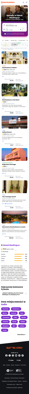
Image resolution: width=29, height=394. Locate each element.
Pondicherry (16, 309)
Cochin (5, 330)
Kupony (19, 381)
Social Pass (23, 365)
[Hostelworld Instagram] (13, 355)
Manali (14, 321)
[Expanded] (3, 40)
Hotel (4, 98)
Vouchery (25, 381)
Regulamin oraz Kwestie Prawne (9, 381)
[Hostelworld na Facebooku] (6, 355)
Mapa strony (19, 384)
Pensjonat (17, 365)
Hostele (8, 365)
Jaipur (15, 317)
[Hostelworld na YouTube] (16, 355)
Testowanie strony (11, 384)
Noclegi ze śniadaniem (7, 162)
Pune (21, 313)
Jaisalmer (5, 321)
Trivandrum (6, 317)
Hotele (12, 365)
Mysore (5, 313)
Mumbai (24, 317)
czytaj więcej (10, 49)
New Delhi (5, 309)
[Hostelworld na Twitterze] (10, 355)
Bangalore (5, 326)
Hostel (4, 65)
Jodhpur (22, 326)
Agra (14, 326)
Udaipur (23, 321)
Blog (4, 365)
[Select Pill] (23, 2)
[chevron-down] (16, 250)
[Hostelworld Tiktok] (23, 355)
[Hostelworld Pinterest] (19, 355)
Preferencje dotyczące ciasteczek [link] (14, 387)
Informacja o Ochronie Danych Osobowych (14, 378)
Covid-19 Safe (9, 203)
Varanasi (13, 313)
